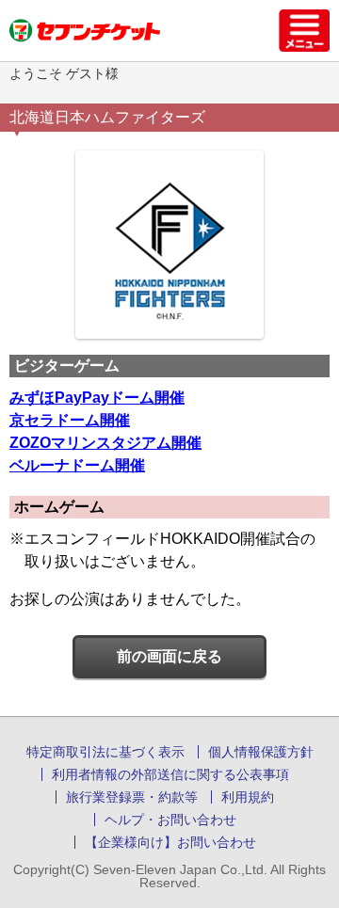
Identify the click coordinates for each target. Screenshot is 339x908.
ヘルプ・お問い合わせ (170, 819)
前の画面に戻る (169, 656)
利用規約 (247, 796)
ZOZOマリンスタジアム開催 (105, 443)
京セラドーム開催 (69, 420)
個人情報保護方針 (261, 751)
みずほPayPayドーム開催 (97, 398)
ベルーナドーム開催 (77, 465)
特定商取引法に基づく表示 (105, 751)
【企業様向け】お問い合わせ (170, 842)
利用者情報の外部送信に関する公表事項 (170, 774)
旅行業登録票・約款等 (132, 796)
